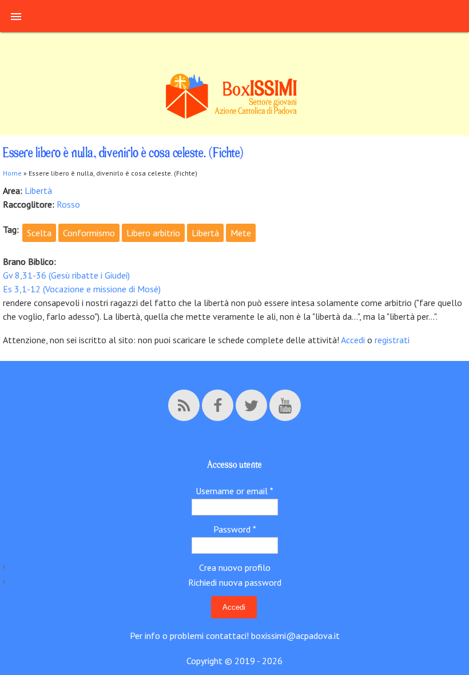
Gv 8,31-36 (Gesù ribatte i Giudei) (66, 275)
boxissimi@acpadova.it (295, 635)
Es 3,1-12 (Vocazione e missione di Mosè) (82, 289)
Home (12, 173)
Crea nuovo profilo (235, 567)
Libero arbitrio (153, 233)
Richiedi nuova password (234, 582)
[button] (16, 16)
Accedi (354, 340)
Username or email (234, 491)
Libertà (38, 190)
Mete (240, 233)
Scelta (39, 233)
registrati (392, 340)
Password (234, 529)
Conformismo (89, 233)
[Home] (234, 117)
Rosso (68, 204)
